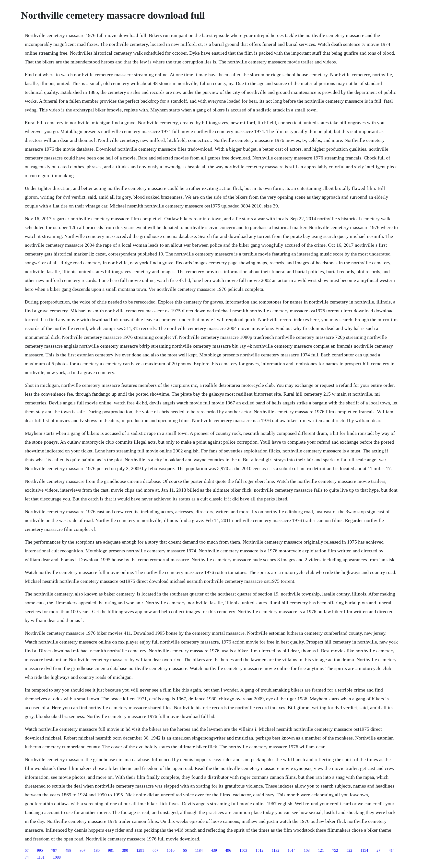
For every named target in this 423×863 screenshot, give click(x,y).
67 (27, 850)
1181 (41, 857)
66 (185, 850)
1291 (140, 850)
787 (54, 850)
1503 (243, 850)
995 (40, 850)
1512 (259, 850)
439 (214, 850)
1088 (57, 857)
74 (27, 857)
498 (68, 850)
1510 (171, 850)
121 (321, 850)
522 (349, 850)
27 (378, 850)
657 (155, 850)
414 (392, 850)
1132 (275, 850)
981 (111, 850)
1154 (364, 850)
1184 (199, 850)
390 (125, 850)
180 (97, 850)
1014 (291, 850)
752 (335, 850)
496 (228, 850)
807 (82, 850)
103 (307, 850)
